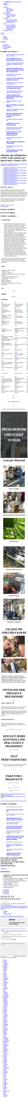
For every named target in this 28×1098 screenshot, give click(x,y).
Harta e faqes (9, 905)
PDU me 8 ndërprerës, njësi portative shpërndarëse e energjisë (14, 115)
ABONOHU (4, 868)
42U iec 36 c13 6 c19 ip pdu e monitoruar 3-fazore (14, 79)
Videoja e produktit (10, 16)
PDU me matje (9, 10)
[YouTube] (20, 916)
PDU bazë (8, 8)
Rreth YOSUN (6, 13)
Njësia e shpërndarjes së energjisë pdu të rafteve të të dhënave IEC (14, 96)
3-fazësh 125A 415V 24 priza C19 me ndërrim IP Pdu (14, 87)
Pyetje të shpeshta (10, 22)
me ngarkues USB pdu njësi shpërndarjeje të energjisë (14, 827)
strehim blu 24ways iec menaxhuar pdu (13, 124)
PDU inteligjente (10, 9)
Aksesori (8, 12)
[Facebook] (3, 916)
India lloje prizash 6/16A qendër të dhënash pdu (13, 853)
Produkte (5, 7)
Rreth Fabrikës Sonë (11, 14)
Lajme (4, 23)
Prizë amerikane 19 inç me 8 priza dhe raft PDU (14, 150)
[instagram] (15, 916)
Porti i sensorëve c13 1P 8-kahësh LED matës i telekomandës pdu (14, 133)
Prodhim (8, 17)
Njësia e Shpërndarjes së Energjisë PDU (10, 906)
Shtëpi (4, 36)
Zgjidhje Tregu (9, 28)
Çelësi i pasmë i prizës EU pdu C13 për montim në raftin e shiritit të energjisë (15, 837)
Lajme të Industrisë (10, 26)
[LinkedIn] (9, 916)
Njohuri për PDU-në (11, 27)
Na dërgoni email (4, 206)
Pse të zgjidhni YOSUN (11, 19)
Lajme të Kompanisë (11, 25)
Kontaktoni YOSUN (8, 30)
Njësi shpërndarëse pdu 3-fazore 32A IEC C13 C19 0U (14, 59)
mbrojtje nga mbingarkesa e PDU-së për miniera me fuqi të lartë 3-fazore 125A (15, 70)
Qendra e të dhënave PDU (10, 907)
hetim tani (5, 901)
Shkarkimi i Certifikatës (11, 21)
